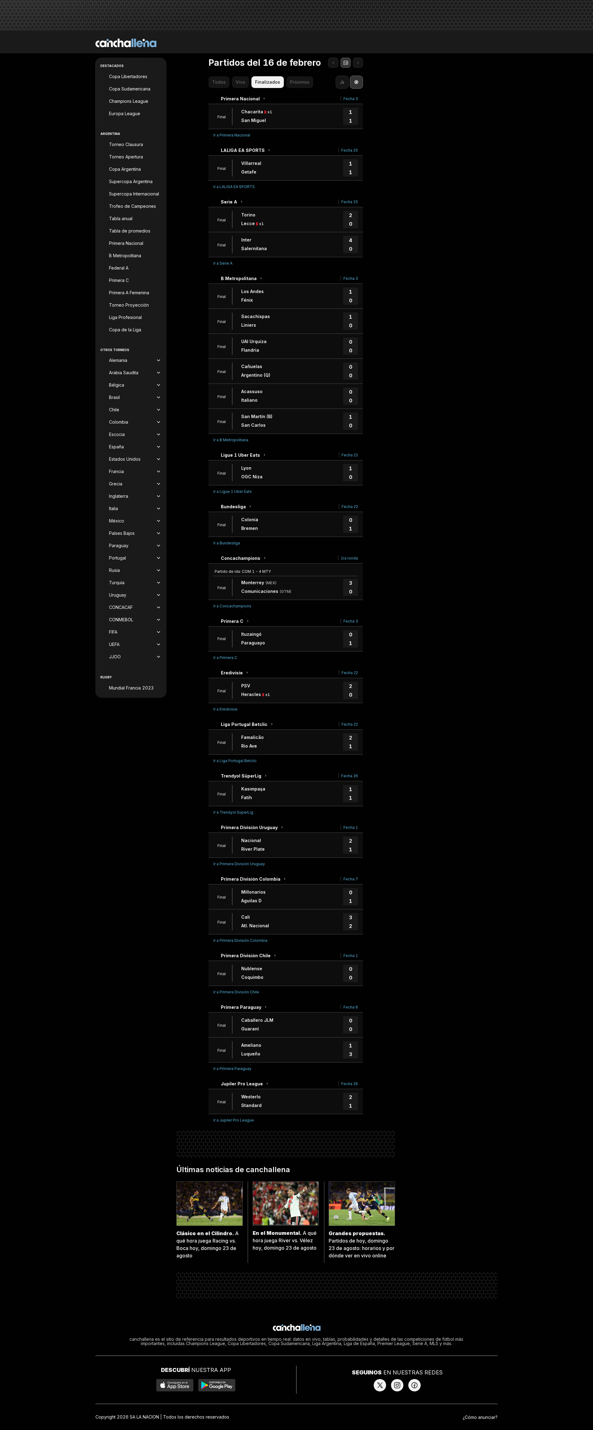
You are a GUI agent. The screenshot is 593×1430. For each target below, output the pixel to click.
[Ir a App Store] (175, 1385)
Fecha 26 (349, 776)
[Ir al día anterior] (333, 63)
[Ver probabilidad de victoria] (342, 82)
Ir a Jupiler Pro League (233, 1120)
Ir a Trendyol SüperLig (233, 812)
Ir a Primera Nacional (231, 135)
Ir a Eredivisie (225, 709)
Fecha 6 (350, 1007)
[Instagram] (397, 1385)
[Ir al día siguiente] (358, 63)
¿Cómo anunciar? (480, 1417)
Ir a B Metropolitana (230, 440)
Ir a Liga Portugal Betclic (235, 760)
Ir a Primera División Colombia (240, 940)
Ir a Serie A (223, 263)
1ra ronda (349, 558)
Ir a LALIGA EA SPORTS (234, 186)
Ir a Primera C (225, 657)
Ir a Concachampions (232, 606)
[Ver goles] (356, 82)
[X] (380, 1385)
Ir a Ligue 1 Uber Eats (232, 491)
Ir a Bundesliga (226, 543)
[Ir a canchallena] (126, 43)
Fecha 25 (349, 150)
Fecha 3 (350, 98)
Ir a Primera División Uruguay (239, 864)
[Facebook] (414, 1385)
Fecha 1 (350, 827)
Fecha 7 (350, 879)
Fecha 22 (350, 455)
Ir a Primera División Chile (236, 992)
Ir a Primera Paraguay (232, 1068)
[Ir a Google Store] (217, 1385)
